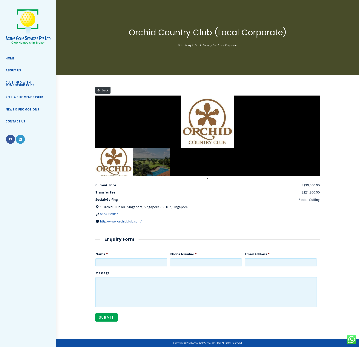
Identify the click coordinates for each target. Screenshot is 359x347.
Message (102, 273)
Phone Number (183, 254)
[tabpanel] (114, 162)
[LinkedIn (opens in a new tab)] (20, 139)
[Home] (179, 45)
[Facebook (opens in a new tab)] (10, 139)
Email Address (257, 254)
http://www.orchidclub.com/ (121, 221)
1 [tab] (207, 179)
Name (101, 254)
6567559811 (109, 214)
